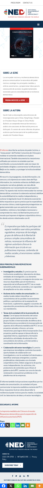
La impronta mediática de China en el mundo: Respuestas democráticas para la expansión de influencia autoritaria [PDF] (18, 414)
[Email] (22, 425)
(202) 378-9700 (8, 457)
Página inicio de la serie (15, 100)
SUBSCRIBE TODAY (11, 465)
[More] (27, 425)
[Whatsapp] (12, 425)
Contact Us (27, 3)
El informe (4, 150)
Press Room (15, 3)
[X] (7, 425)
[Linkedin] (17, 425)
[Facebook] (2, 425)
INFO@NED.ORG (22, 457)
